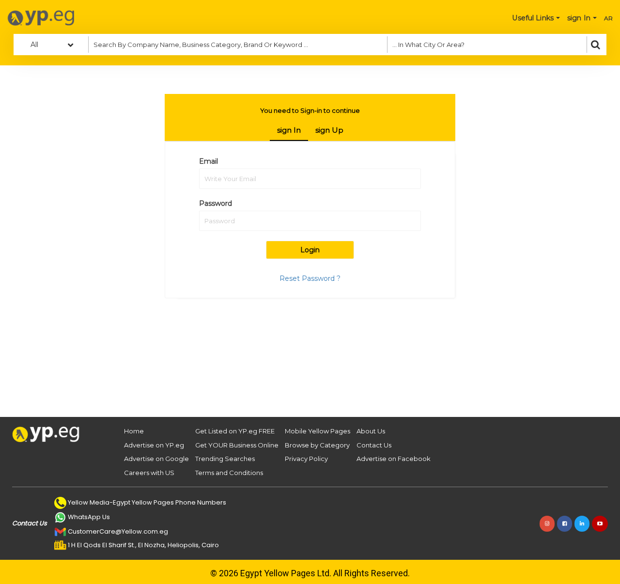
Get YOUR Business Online (237, 445)
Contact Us (373, 445)
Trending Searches (225, 458)
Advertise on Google (156, 458)
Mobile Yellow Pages (317, 431)
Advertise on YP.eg (154, 445)
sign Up (329, 130)
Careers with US (149, 472)
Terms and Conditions (229, 472)
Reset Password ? (310, 278)
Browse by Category (317, 445)
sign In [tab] (289, 130)
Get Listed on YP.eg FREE (235, 431)
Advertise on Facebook (393, 458)
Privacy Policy (306, 458)
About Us (370, 431)
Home (134, 431)
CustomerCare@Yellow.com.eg (118, 531)
